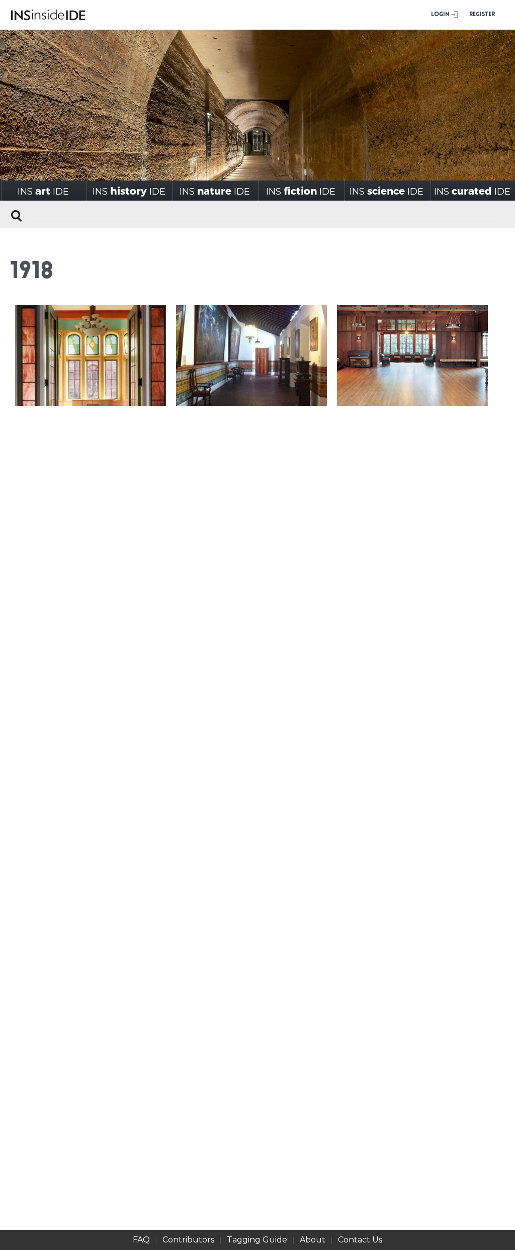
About (312, 1239)
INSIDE (43, 191)
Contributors (188, 1239)
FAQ (141, 1239)
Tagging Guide (257, 1239)
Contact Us (360, 1239)
